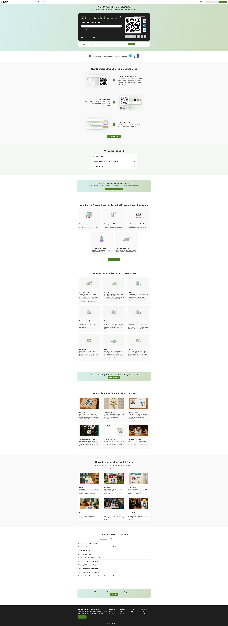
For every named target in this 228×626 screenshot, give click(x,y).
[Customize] (145, 36)
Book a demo (209, 1)
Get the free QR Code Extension (114, 189)
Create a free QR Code (114, 136)
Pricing (52, 1)
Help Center (110, 599)
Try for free (114, 594)
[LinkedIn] (114, 624)
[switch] (82, 37)
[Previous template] (144, 18)
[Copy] (142, 36)
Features (40, 1)
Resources (46, 1)
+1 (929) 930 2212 (145, 611)
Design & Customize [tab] (113, 538)
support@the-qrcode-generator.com (126, 599)
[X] (109, 624)
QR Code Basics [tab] (103, 538)
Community (133, 615)
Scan (20, 1)
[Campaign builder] (120, 26)
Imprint (110, 615)
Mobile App (122, 615)
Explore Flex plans (114, 259)
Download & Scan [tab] (124, 538)
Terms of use (111, 613)
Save (131, 36)
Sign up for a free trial (114, 377)
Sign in (216, 1)
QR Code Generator (14, 1)
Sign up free (223, 1)
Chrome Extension (123, 613)
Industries (34, 1)
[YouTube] (112, 624)
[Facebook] (107, 624)
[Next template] (144, 32)
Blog (121, 611)
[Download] (138, 36)
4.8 (87, 44)
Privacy (110, 611)
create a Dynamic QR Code (139, 16)
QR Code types (26, 1)
